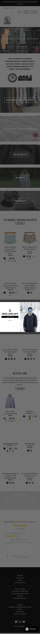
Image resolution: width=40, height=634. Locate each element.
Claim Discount (10, 316)
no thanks (10, 320)
